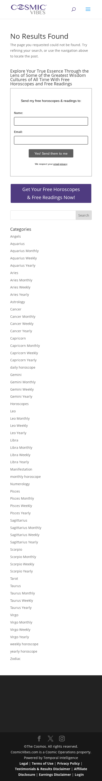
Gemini (16, 374)
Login (79, 774)
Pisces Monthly (22, 498)
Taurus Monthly (22, 593)
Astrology (17, 302)
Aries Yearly (19, 294)
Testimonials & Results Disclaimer (42, 769)
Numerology (20, 484)
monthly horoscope (25, 476)
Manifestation (21, 469)
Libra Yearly (19, 462)
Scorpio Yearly (21, 571)
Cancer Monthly (22, 316)
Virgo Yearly (19, 637)
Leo (13, 411)
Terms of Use (42, 763)
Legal (23, 763)
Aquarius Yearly (22, 265)
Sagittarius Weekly (24, 534)
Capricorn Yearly (23, 360)
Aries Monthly (21, 280)
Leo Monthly (20, 418)
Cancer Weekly (21, 323)
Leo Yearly (18, 433)
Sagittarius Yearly (24, 542)
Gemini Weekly (22, 389)
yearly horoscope (23, 651)
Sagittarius (18, 520)
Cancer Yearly (21, 331)
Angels (15, 236)
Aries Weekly (20, 287)
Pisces (15, 491)
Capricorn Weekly (24, 353)
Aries (14, 273)
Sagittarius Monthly (25, 527)
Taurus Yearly (21, 607)
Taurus (15, 586)
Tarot (14, 578)
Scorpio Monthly (23, 556)
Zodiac (15, 658)
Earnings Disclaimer (55, 774)
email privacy (60, 164)
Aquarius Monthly (24, 251)
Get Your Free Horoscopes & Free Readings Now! (51, 193)
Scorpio (16, 549)
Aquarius (17, 243)
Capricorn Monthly (25, 345)
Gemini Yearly (21, 396)
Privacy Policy (68, 763)
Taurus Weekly (21, 600)
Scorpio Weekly (22, 564)
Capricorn (18, 338)
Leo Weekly (19, 425)
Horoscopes (19, 403)
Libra (14, 440)
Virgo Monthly (21, 622)
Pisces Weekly (21, 505)
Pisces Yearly (20, 513)
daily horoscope (22, 367)
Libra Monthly (21, 447)
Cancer (15, 309)
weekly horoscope (24, 644)
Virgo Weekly (20, 629)
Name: (18, 113)
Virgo (14, 615)
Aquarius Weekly (23, 258)
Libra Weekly (20, 455)
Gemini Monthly (23, 382)
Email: (18, 132)
